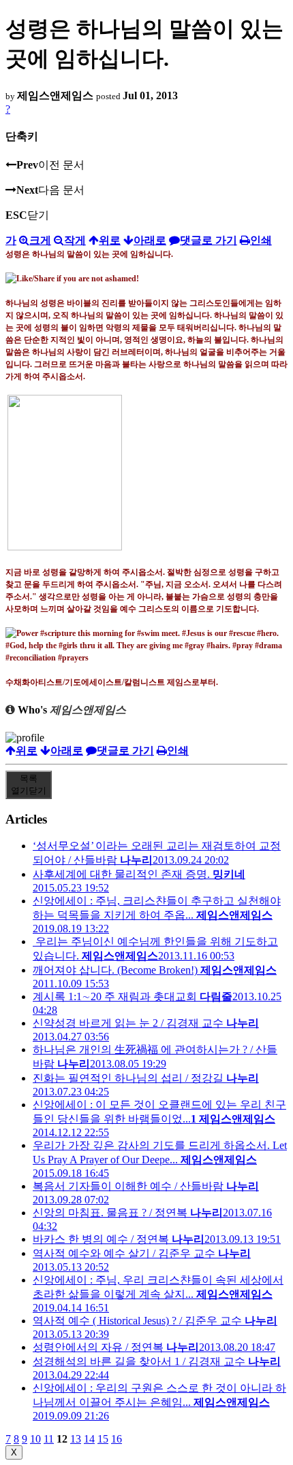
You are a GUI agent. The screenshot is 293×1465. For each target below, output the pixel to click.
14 (89, 1439)
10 (35, 1439)
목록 (28, 784)
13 (75, 1439)
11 (49, 1439)
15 (102, 1439)
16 (116, 1439)
